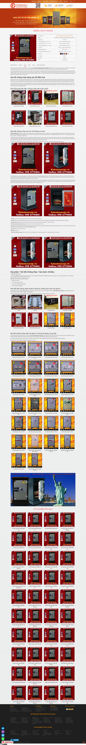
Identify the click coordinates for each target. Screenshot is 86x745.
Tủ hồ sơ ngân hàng (58, 733)
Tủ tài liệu (45, 730)
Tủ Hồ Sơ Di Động (36, 734)
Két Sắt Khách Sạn (51, 310)
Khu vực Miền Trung (54, 708)
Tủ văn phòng (68, 733)
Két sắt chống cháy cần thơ (51, 106)
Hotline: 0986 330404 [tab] (41, 65)
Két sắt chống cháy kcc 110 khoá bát (18, 413)
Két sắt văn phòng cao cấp (16, 722)
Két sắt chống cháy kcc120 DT (19, 431)
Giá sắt (12, 732)
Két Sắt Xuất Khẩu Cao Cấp (35, 328)
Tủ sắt (67, 732)
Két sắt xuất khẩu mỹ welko (19, 328)
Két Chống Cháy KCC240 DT (18, 469)
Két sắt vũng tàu (58, 717)
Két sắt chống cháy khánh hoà (51, 126)
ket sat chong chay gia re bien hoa (18, 682)
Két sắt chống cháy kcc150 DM (35, 431)
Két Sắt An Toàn (13, 708)
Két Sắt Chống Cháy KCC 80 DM (51, 375)
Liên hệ (71, 1)
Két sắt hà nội (24, 719)
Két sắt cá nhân (46, 720)
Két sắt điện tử (13, 719)
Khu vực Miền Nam (54, 709)
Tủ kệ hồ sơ (68, 734)
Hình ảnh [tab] (20, 65)
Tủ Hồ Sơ (35, 310)
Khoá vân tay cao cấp (59, 722)
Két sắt (18, 310)
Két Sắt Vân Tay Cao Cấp (26, 709)
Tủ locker (45, 732)
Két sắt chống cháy (69, 720)
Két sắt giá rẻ (68, 719)
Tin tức (61, 1)
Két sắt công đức (25, 721)
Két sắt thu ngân (14, 721)
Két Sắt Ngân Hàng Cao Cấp (27, 711)
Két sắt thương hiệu (58, 720)
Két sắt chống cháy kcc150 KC (67, 431)
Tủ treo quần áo (25, 732)
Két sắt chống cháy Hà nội (35, 106)
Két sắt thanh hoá (69, 717)
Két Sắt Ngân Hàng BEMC (67, 310)
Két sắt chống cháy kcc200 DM (19, 450)
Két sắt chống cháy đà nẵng (67, 126)
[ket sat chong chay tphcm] (26, 158)
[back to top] (84, 742)
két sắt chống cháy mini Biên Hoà (34, 644)
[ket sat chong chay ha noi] (43, 489)
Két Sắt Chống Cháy (67, 328)
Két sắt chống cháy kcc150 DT (51, 431)
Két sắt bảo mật (36, 720)
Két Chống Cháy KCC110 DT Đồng (34, 395)
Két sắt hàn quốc (58, 719)
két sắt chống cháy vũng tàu (18, 126)
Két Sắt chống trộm (47, 722)
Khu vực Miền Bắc (54, 707)
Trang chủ (34, 1)
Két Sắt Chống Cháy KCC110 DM (51, 394)
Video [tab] (29, 65)
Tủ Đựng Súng (24, 707)
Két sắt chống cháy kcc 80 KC (18, 394)
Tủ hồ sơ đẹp (13, 730)
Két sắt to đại (13, 720)
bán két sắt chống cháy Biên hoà (51, 528)
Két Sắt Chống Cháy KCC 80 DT (67, 375)
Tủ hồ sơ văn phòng (47, 733)
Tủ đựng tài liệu (13, 733)
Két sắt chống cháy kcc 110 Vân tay (35, 413)
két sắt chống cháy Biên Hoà (18, 547)
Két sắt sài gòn (13, 717)
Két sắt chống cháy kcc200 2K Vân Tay (51, 451)
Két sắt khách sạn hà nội (48, 717)
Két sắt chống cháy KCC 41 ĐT (19, 375)
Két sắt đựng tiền (36, 719)
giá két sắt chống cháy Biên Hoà (51, 682)
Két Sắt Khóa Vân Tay (59, 721)
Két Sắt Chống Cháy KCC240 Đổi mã (67, 451)
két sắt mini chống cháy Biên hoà (35, 547)
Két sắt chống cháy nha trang (34, 126)
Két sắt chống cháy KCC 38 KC (35, 375)
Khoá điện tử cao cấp (70, 722)
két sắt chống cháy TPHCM (19, 106)
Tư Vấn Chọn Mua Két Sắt (37, 721)
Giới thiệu (39, 1)
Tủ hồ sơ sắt (57, 730)
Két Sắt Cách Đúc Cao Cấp (15, 711)
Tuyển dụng (66, 1)
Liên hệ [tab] (33, 65)
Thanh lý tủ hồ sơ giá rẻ (15, 734)
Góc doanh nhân (45, 1)
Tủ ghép (34, 732)
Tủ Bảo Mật (38, 711)
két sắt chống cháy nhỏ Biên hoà (35, 567)
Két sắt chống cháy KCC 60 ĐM (51, 357)
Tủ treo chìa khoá (69, 730)
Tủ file (56, 732)
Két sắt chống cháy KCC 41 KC (67, 357)
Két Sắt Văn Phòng (51, 328)
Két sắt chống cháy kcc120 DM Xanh (67, 413)
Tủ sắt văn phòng (36, 730)
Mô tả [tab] (25, 65)
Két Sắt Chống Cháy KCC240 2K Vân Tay (35, 469)
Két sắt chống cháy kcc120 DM (51, 413)
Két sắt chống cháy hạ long (67, 106)
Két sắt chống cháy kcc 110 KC (67, 394)
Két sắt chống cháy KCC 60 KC (19, 357)
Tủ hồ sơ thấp (24, 730)
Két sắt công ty (24, 720)
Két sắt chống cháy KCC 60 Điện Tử (35, 358)
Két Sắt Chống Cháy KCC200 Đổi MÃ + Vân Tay (34, 451)
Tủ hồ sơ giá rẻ (35, 733)
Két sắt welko (46, 719)
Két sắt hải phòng (25, 717)
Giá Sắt (56, 734)
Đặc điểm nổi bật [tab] (14, 65)
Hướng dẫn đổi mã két (54, 1)
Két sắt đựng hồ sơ (25, 722)
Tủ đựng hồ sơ (24, 733)
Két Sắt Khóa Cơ (47, 721)
